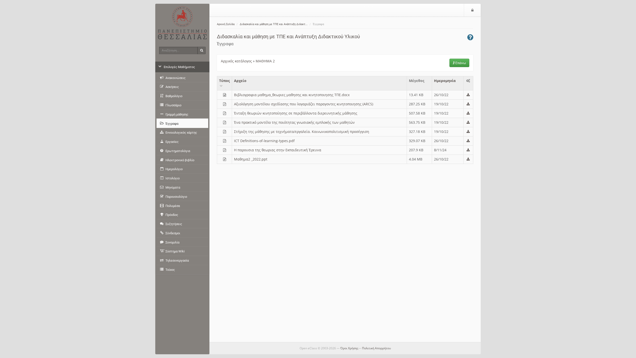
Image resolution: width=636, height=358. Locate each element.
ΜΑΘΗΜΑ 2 (265, 61)
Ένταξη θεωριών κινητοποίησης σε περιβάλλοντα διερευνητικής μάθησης (295, 113)
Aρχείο (240, 80)
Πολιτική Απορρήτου (376, 348)
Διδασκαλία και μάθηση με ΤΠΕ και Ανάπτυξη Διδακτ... (274, 24)
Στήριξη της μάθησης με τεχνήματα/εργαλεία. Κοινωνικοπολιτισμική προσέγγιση (301, 131)
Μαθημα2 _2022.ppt (250, 159)
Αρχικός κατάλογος (236, 61)
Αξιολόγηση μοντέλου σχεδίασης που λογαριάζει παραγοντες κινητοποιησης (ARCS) (303, 104)
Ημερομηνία (445, 80)
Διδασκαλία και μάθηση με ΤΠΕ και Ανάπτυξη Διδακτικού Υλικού (288, 37)
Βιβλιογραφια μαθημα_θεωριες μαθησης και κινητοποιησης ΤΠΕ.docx (292, 94)
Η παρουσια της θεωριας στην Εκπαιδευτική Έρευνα (277, 150)
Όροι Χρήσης (349, 348)
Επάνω (460, 63)
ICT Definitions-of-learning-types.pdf (264, 140)
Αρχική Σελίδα (226, 24)
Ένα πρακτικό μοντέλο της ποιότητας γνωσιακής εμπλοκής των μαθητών (294, 122)
